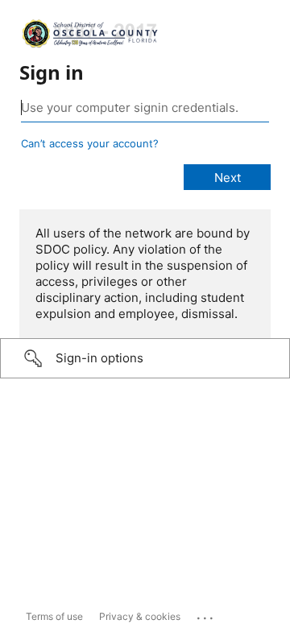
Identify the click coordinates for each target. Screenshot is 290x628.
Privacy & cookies (139, 616)
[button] (145, 358)
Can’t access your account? (90, 143)
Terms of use (54, 616)
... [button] (206, 614)
